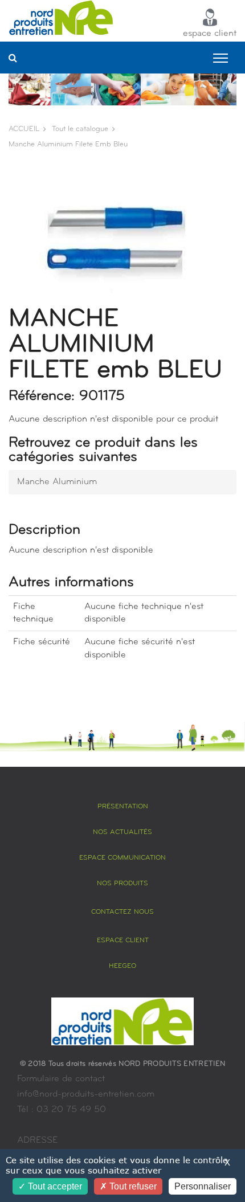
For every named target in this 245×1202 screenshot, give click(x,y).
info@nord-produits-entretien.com (85, 1094)
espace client (209, 33)
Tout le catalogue (80, 129)
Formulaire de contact (61, 1079)
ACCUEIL (24, 129)
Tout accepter (54, 1186)
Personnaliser (202, 1186)
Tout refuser (132, 1186)
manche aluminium (57, 481)
